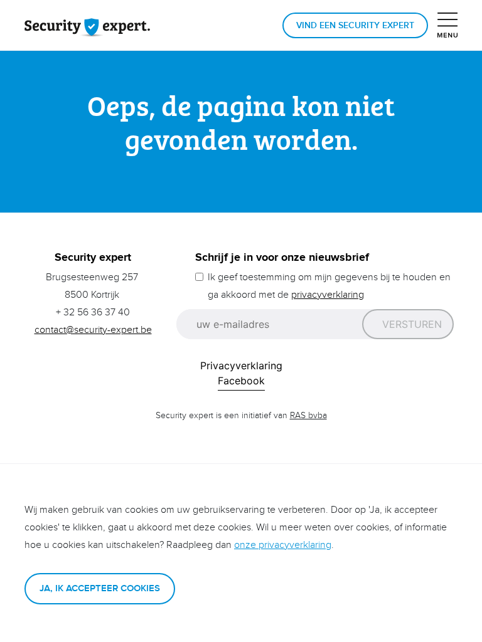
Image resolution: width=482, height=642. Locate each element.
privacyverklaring (327, 295)
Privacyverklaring (241, 365)
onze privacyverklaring (282, 545)
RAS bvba (308, 415)
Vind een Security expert (355, 26)
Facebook (241, 380)
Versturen (412, 324)
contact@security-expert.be (93, 330)
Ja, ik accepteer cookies (100, 588)
